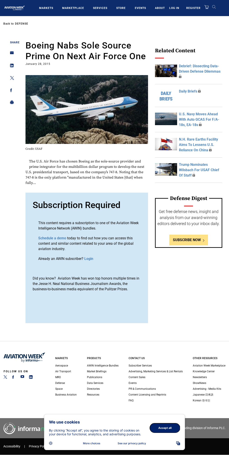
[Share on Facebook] (10, 91)
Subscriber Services (140, 365)
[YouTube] (22, 377)
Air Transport (63, 371)
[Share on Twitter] (10, 79)
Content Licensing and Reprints (147, 394)
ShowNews (199, 383)
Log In (174, 8)
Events (140, 8)
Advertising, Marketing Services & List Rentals (156, 371)
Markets (46, 8)
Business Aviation (66, 394)
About (160, 8)
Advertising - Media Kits (207, 388)
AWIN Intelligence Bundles (103, 365)
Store (121, 8)
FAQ (131, 400)
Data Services (95, 383)
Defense (21, 23)
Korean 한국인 (201, 400)
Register (193, 8)
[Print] (10, 103)
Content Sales (137, 377)
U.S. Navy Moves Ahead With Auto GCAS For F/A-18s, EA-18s (199, 119)
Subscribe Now (187, 240)
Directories (93, 388)
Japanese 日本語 (203, 394)
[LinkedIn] (31, 377)
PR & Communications (142, 388)
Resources (93, 394)
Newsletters (200, 377)
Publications (94, 377)
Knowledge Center (204, 371)
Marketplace (73, 8)
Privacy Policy (38, 446)
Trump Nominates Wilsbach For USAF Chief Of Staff (199, 169)
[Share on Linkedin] (10, 66)
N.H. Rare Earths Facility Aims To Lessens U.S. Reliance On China (198, 144)
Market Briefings (96, 371)
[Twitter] (5, 377)
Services (100, 8)
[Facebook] (14, 377)
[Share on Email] (10, 54)
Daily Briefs (188, 91)
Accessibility (11, 446)
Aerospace (61, 365)
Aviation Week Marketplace (209, 365)
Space (59, 388)
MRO (58, 377)
